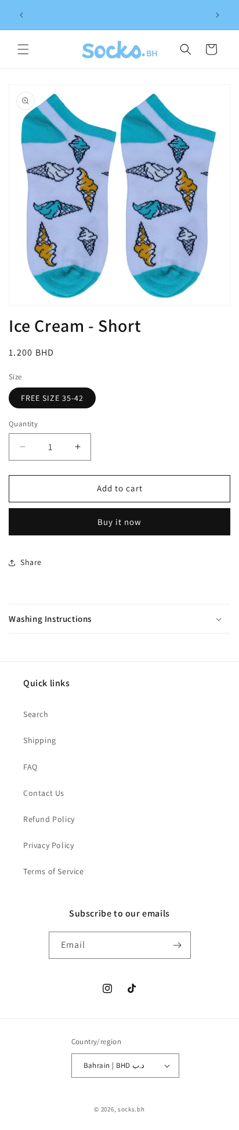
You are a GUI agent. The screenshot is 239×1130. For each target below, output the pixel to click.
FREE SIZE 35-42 (52, 398)
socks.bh (131, 1109)
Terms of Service (53, 871)
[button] (23, 49)
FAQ (30, 767)
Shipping (39, 740)
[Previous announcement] (21, 15)
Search (36, 714)
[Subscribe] (177, 945)
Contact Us (43, 793)
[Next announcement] (217, 15)
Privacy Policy (48, 845)
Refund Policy (49, 819)
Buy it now (119, 521)
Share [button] (31, 562)
